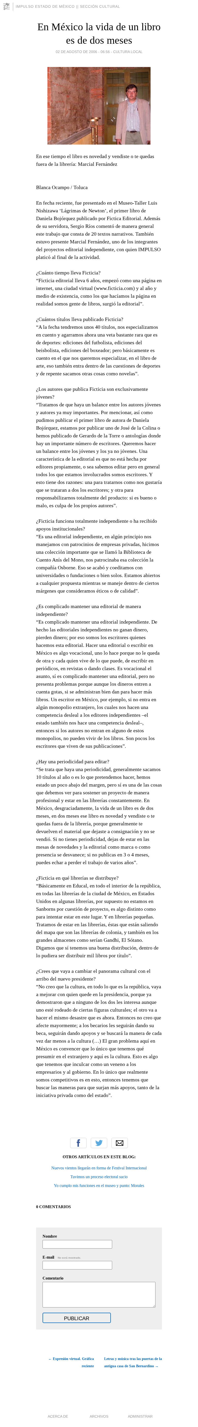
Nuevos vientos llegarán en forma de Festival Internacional (99, 1168)
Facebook (78, 1143)
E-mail (62, 1257)
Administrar (140, 1416)
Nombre (50, 1236)
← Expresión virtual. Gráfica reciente (71, 1362)
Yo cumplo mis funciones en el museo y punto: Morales (99, 1185)
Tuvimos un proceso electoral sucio (99, 1177)
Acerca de (58, 1416)
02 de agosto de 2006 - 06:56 (83, 52)
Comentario (53, 1278)
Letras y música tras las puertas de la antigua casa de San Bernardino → (133, 1362)
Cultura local (128, 52)
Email (119, 1143)
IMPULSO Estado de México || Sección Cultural (68, 6)
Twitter (99, 1143)
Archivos (99, 1416)
